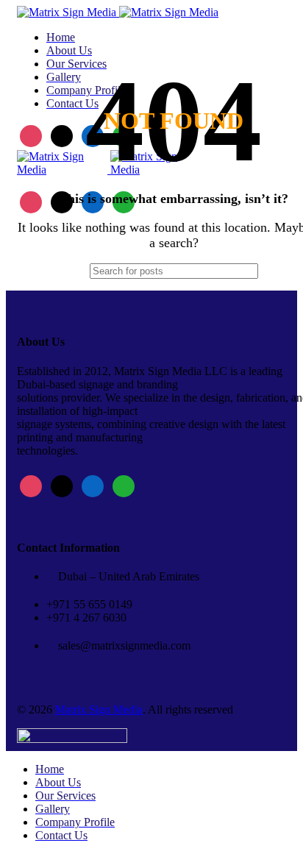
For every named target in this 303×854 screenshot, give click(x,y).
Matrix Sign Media (99, 709)
